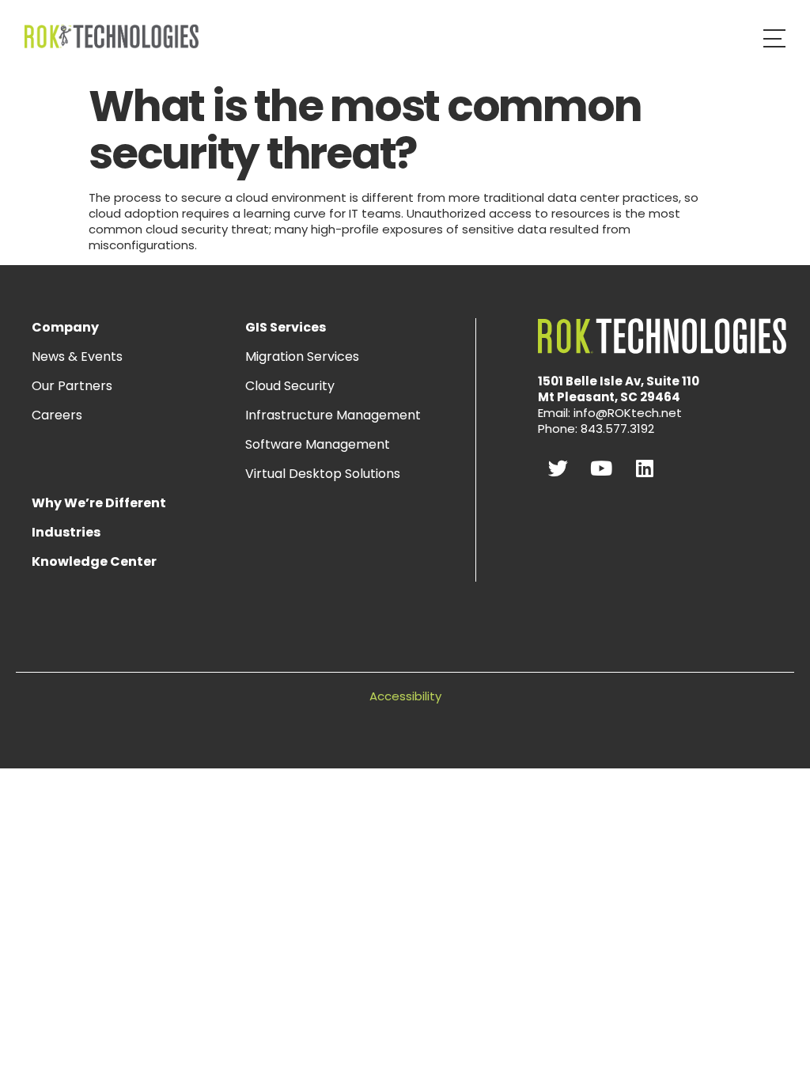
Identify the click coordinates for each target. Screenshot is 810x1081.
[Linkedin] (644, 467)
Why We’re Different (99, 503)
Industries (66, 532)
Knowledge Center (94, 561)
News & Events (77, 356)
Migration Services (302, 356)
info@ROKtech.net (627, 412)
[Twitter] (557, 467)
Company (65, 327)
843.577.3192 (617, 428)
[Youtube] (601, 467)
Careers (57, 415)
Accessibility (405, 696)
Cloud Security (290, 386)
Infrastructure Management (333, 415)
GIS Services (285, 327)
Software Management (317, 444)
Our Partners (72, 386)
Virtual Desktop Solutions (322, 474)
